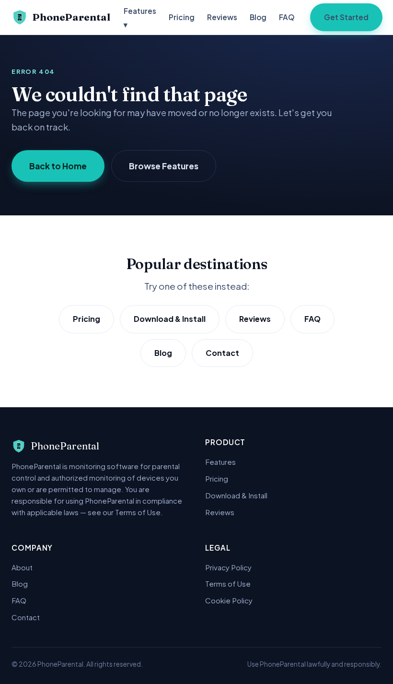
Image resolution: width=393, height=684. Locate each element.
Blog (258, 17)
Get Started (346, 17)
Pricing (182, 17)
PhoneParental (71, 17)
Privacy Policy (228, 567)
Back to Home (58, 166)
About (22, 567)
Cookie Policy (229, 600)
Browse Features (163, 166)
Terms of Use (228, 583)
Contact (222, 353)
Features (220, 461)
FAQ (287, 17)
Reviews (222, 17)
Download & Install (170, 319)
